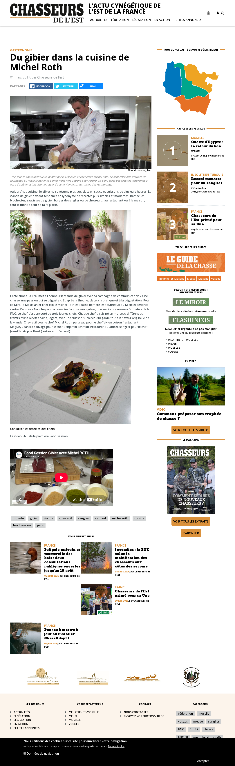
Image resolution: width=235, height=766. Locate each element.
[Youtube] (208, 12)
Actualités (98, 20)
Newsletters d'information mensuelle (191, 311)
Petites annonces (188, 20)
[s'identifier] (218, 13)
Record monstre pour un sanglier (206, 181)
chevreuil (65, 518)
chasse (208, 729)
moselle (18, 518)
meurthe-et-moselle (207, 737)
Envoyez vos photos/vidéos (144, 716)
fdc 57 (193, 729)
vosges (183, 721)
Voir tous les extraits (191, 521)
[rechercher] (222, 13)
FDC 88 (183, 737)
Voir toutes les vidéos (191, 430)
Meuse (191, 278)
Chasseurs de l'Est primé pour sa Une (206, 220)
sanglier (83, 518)
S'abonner (191, 533)
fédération (185, 714)
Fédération (120, 20)
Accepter (203, 761)
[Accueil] (47, 13)
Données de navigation (43, 754)
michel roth (120, 518)
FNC (181, 729)
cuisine (139, 518)
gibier (34, 518)
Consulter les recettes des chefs (32, 429)
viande (48, 518)
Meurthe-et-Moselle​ (84, 712)
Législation (141, 20)
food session (22, 525)
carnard (100, 518)
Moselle (203, 278)
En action (162, 20)
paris (40, 525)
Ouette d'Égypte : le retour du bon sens (207, 146)
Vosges (215, 278)
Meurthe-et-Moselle (171, 278)
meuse (198, 721)
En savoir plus (116, 746)
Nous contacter (136, 712)
